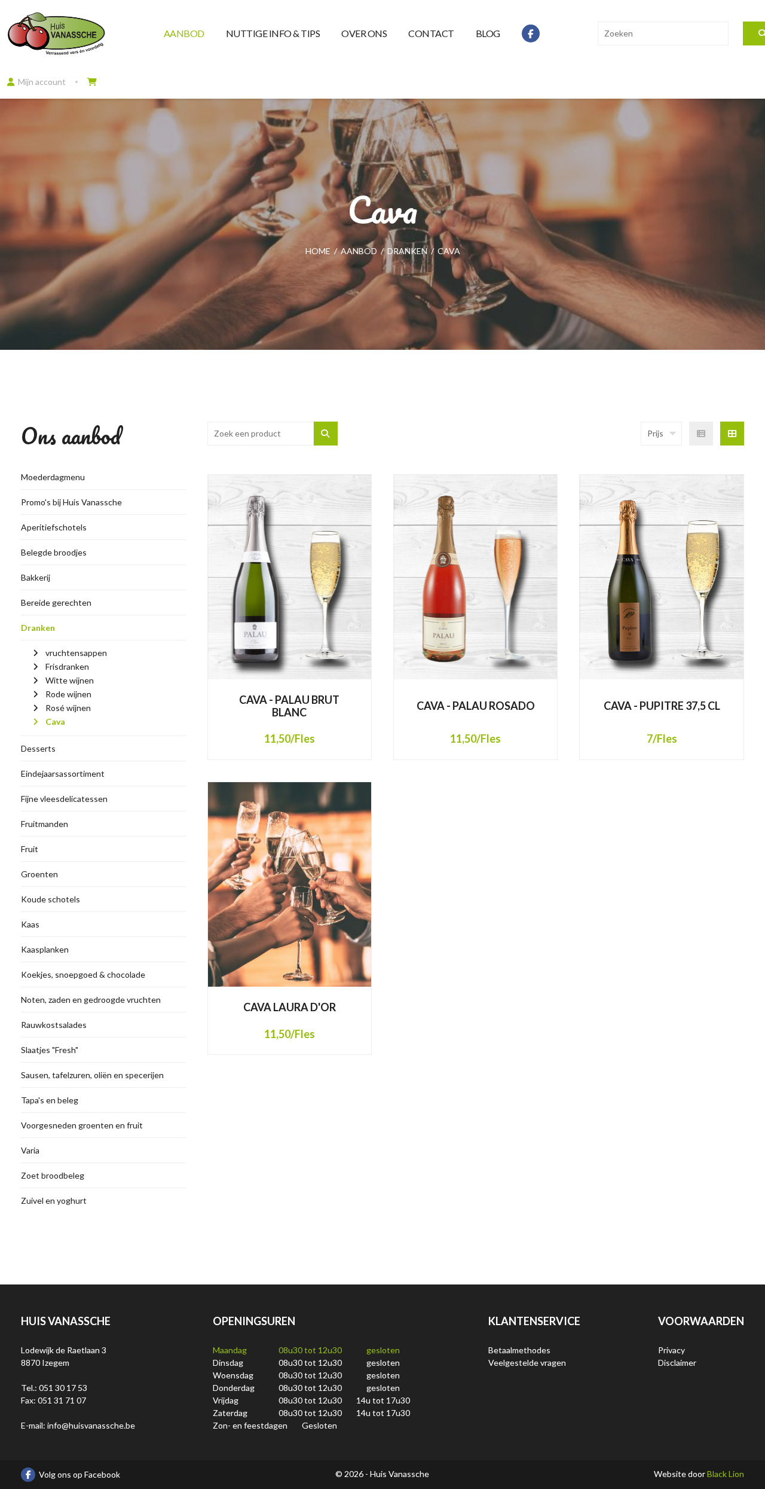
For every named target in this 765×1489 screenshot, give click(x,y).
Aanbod (184, 33)
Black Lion (725, 1474)
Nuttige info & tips (273, 33)
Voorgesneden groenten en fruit (82, 1125)
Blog (488, 33)
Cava (55, 721)
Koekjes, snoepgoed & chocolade (83, 974)
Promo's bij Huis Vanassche (71, 502)
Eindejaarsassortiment (63, 773)
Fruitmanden (44, 824)
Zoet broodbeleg (52, 1175)
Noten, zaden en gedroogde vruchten (91, 999)
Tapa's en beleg (49, 1100)
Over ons (364, 33)
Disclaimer (677, 1362)
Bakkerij (35, 577)
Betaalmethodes (519, 1350)
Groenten (39, 874)
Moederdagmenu (53, 477)
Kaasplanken (45, 949)
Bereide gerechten (56, 602)
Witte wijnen (69, 680)
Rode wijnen (68, 694)
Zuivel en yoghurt (54, 1200)
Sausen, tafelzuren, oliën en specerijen (92, 1075)
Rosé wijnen (68, 708)
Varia (30, 1150)
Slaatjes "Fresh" (49, 1050)
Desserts (38, 748)
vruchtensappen (76, 653)
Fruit (29, 849)
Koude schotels (50, 899)
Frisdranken (67, 666)
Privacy (671, 1350)
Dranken (38, 628)
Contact (431, 33)
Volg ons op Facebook (79, 1474)
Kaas (30, 924)
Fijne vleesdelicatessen (64, 799)
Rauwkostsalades (54, 1025)
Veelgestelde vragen (527, 1362)
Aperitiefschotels (54, 527)
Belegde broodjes (54, 552)
